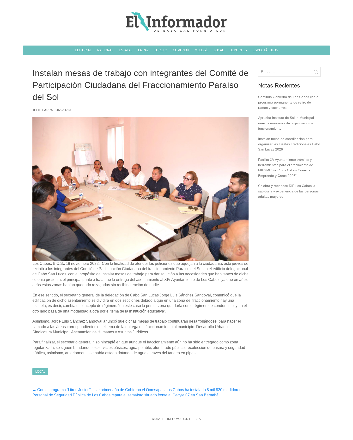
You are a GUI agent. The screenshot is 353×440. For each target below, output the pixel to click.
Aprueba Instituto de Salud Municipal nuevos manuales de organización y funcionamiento (286, 123)
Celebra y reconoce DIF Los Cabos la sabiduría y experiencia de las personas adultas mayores (288, 191)
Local (40, 371)
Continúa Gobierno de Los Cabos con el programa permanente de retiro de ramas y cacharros (288, 102)
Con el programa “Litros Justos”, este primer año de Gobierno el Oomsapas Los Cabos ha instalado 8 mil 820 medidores (136, 390)
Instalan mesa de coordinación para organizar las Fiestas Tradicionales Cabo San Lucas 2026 (289, 144)
